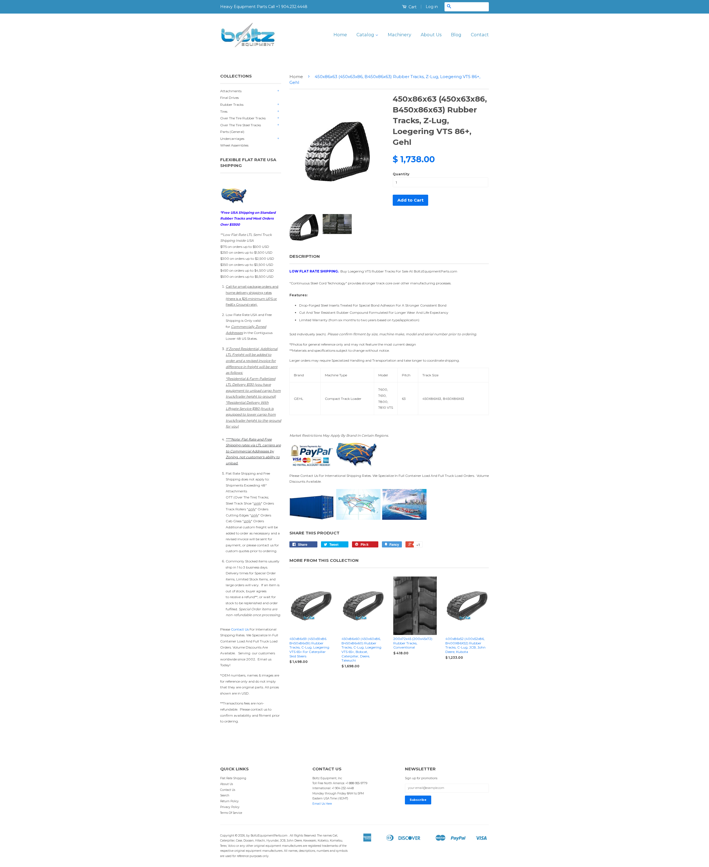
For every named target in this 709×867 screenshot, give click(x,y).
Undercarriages (232, 139)
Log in (432, 6)
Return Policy (229, 801)
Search (224, 795)
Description (304, 256)
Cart (412, 6)
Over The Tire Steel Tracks (240, 125)
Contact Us (240, 629)
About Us (431, 34)
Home (340, 34)
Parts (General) (232, 132)
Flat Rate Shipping (233, 778)
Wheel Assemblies (234, 145)
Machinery (399, 34)
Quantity (401, 174)
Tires (223, 111)
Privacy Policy (230, 807)
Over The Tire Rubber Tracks (243, 118)
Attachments (231, 91)
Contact (480, 34)
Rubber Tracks (231, 104)
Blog (456, 34)
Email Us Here (322, 804)
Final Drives (229, 98)
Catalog (365, 34)
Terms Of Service (231, 813)
